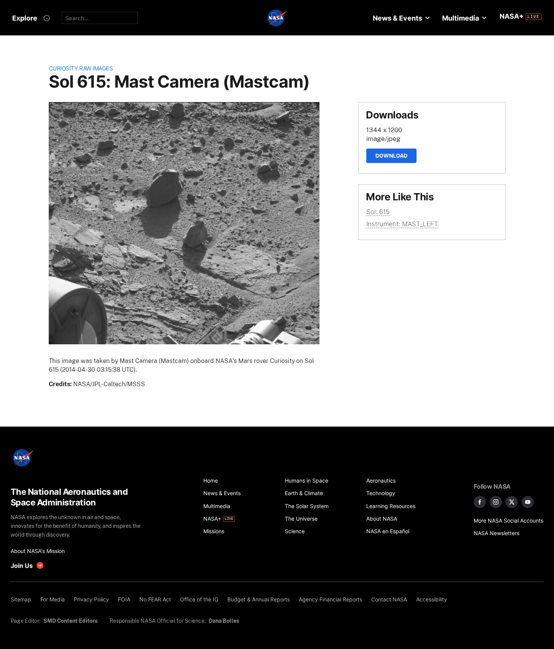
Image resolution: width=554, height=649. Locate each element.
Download (391, 155)
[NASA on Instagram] (496, 502)
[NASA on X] (512, 502)
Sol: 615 (378, 212)
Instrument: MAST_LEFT (402, 224)
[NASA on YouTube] (528, 502)
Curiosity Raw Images (81, 68)
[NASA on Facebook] (480, 502)
